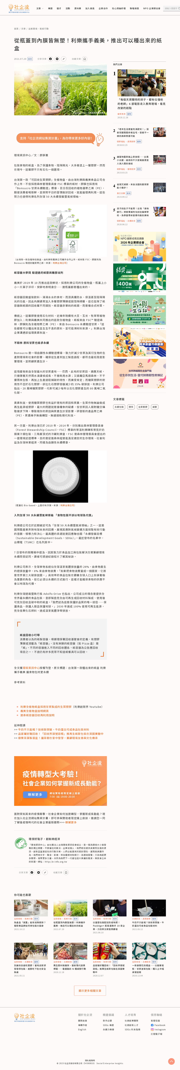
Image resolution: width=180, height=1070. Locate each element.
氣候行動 (44, 28)
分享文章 (42, 58)
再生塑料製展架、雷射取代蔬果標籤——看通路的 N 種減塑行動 (69, 967)
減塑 (154, 406)
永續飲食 (131, 220)
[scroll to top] (171, 1061)
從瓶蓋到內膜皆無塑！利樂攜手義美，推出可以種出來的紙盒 (69, 924)
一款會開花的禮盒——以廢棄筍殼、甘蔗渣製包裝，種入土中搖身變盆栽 (148, 969)
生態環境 (32, 28)
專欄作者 (82, 1025)
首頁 (16, 28)
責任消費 (121, 193)
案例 (30, 59)
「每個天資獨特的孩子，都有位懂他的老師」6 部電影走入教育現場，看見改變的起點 (142, 104)
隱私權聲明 (90, 1060)
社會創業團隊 (131, 1020)
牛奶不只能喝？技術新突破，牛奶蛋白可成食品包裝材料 (148, 924)
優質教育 (121, 114)
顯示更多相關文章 (90, 990)
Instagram (160, 1029)
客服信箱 (155, 1020)
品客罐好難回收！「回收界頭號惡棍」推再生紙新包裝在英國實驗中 (109, 969)
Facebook (160, 1025)
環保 (131, 406)
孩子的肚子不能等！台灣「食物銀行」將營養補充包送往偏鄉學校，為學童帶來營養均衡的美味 (133, 212)
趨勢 (129, 114)
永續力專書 (108, 1029)
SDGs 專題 (108, 1025)
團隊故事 (82, 1020)
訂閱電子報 (156, 1033)
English (82, 1029)
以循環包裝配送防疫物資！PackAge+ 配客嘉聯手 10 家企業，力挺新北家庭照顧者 (109, 926)
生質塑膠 (142, 406)
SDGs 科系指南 (132, 1029)
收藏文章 (76, 58)
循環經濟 (131, 169)
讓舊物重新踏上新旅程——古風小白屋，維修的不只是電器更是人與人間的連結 (133, 160)
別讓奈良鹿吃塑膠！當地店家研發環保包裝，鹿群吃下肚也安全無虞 (30, 969)
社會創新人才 (131, 1025)
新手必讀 (107, 1020)
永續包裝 (119, 406)
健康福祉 (121, 141)
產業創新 (131, 141)
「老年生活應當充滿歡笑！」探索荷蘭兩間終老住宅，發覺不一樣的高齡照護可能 (133, 132)
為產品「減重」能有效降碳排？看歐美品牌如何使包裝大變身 (30, 924)
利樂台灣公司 (60, 262)
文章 (23, 28)
